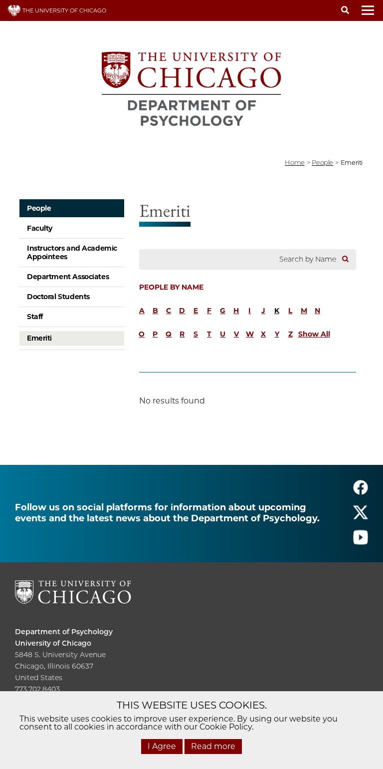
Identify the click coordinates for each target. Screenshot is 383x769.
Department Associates (68, 276)
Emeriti (39, 338)
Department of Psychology (64, 631)
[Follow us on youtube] (360, 541)
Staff (35, 316)
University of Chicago (53, 643)
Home (294, 162)
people (322, 162)
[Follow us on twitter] (360, 516)
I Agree (162, 746)
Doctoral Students (58, 296)
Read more (213, 746)
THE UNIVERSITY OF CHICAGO (63, 10)
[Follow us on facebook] (360, 491)
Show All (314, 334)
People (39, 208)
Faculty (39, 228)
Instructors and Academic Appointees (72, 252)
